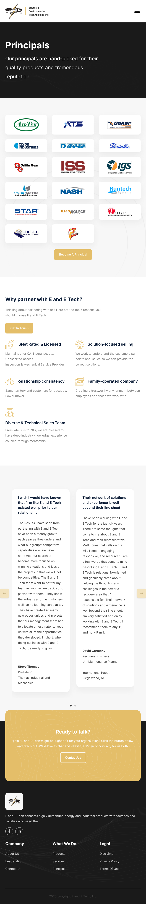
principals (59, 869)
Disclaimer (107, 853)
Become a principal (73, 254)
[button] (4, 593)
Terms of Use (109, 869)
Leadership (13, 861)
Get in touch (19, 328)
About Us (12, 853)
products (59, 853)
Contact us (73, 757)
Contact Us (13, 869)
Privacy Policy (109, 861)
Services (59, 861)
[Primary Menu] (137, 11)
